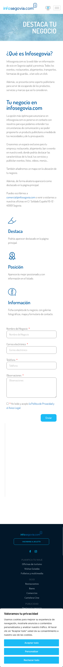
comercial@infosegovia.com (20, 197)
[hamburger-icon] (57, 8)
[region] (31, 637)
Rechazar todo (31, 660)
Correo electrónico (16, 344)
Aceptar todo (32, 642)
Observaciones (14, 375)
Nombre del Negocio (17, 328)
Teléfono (11, 359)
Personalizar (31, 651)
